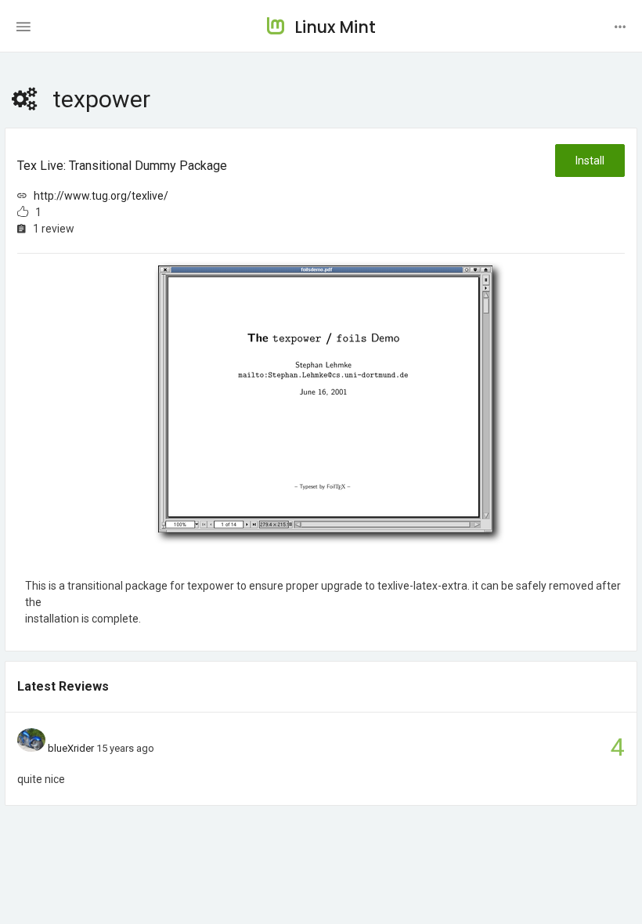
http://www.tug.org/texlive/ (101, 195)
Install (589, 160)
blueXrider (71, 748)
